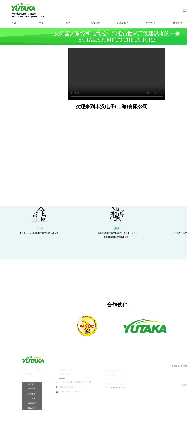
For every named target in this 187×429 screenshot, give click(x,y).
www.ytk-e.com (118, 387)
